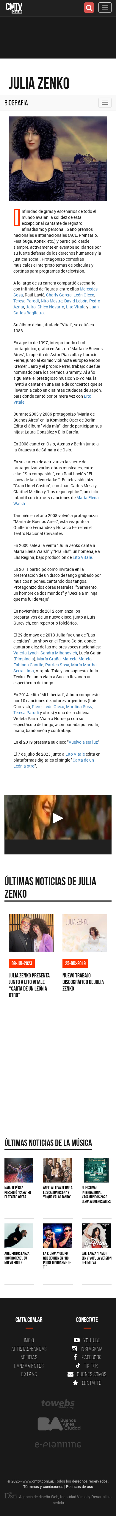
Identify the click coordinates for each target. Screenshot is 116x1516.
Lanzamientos (29, 1366)
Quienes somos (91, 1374)
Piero (37, 706)
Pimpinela (24, 659)
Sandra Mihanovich (58, 653)
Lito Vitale (75, 307)
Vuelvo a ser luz (83, 742)
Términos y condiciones (43, 1486)
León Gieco (83, 295)
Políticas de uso (79, 1486)
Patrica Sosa (57, 665)
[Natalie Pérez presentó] (18, 1170)
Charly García (59, 295)
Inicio (29, 1340)
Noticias (29, 1357)
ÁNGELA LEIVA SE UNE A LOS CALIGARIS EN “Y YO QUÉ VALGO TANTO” (58, 1192)
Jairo (31, 307)
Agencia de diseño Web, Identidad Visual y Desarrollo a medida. (65, 1499)
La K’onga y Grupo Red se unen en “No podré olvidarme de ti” (57, 1260)
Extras (29, 1374)
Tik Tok (91, 1366)
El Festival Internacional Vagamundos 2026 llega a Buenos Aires (96, 1194)
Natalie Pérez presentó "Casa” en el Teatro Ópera (17, 1192)
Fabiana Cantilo (28, 665)
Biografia (16, 103)
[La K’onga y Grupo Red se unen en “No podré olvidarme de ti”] (57, 1235)
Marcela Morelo (77, 659)
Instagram (92, 1349)
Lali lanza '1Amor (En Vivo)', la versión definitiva (97, 1258)
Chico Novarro (50, 307)
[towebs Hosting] (58, 1404)
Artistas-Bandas (29, 1349)
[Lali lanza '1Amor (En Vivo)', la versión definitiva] (96, 1235)
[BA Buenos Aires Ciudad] (58, 1424)
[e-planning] (58, 1445)
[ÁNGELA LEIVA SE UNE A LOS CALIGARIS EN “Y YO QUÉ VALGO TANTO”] (57, 1170)
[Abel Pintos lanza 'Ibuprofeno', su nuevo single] (18, 1235)
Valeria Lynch (26, 653)
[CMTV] (14, 7)
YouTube (91, 1340)
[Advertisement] (58, 1066)
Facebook (92, 1357)
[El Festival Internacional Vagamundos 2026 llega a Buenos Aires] (96, 1170)
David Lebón (75, 301)
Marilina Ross (79, 706)
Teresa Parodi (26, 301)
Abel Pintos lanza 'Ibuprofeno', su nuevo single (16, 1258)
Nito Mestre (51, 301)
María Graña (49, 659)
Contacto (92, 1383)
